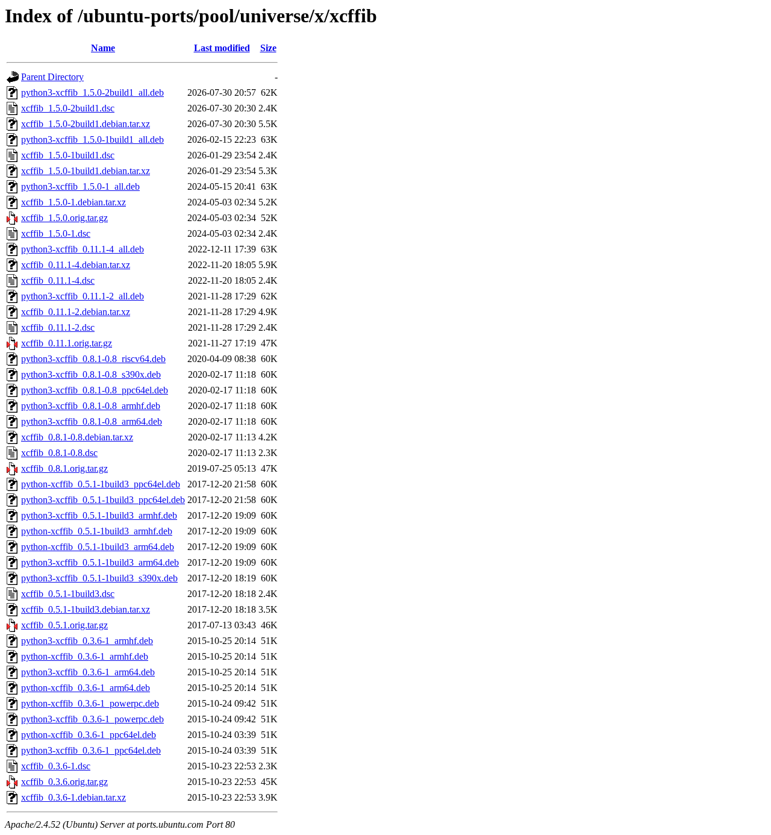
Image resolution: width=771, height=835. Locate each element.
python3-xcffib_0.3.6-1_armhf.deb (87, 641)
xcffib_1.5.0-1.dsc (55, 233)
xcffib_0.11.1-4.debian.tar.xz (75, 265)
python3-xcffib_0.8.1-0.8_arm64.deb (91, 421)
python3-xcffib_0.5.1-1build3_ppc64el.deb (103, 500)
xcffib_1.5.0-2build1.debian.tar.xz (85, 124)
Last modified (222, 48)
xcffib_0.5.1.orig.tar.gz (64, 625)
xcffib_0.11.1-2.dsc (58, 327)
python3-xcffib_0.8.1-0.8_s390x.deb (91, 374)
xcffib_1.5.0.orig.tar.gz (64, 218)
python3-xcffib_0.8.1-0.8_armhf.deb (90, 406)
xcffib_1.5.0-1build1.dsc (67, 155)
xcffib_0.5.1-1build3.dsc (67, 594)
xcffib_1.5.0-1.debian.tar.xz (73, 202)
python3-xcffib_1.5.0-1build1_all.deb (92, 139)
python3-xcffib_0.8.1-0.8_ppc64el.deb (94, 390)
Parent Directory (52, 77)
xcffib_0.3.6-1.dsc (55, 766)
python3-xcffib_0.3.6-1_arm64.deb (88, 672)
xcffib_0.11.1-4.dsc (58, 280)
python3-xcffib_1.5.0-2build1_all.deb (92, 92)
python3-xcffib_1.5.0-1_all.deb (80, 186)
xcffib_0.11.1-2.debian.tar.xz (75, 312)
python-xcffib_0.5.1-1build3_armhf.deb (96, 531)
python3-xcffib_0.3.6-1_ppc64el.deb (91, 750)
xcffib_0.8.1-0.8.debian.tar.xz (77, 437)
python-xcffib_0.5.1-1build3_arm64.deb (97, 547)
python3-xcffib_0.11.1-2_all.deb (82, 296)
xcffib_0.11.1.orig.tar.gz (66, 343)
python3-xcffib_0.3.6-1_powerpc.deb (92, 719)
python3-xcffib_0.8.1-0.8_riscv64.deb (93, 359)
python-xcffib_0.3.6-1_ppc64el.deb (88, 735)
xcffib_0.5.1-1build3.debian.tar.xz (85, 609)
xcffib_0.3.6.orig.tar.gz (64, 782)
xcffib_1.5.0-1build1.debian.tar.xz (85, 171)
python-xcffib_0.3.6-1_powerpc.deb (90, 703)
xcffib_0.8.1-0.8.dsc (59, 453)
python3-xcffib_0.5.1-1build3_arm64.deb (100, 562)
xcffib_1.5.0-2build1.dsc (67, 108)
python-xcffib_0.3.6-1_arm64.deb (85, 688)
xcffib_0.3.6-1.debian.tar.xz (73, 797)
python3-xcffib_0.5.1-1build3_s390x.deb (99, 578)
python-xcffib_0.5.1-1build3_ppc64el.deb (100, 484)
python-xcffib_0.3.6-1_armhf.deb (84, 656)
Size (268, 48)
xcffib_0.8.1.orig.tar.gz (64, 468)
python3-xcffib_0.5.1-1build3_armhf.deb (99, 515)
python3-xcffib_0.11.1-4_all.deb (82, 249)
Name (103, 48)
